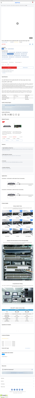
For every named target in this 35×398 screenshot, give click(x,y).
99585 (26, 5)
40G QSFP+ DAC (22, 5)
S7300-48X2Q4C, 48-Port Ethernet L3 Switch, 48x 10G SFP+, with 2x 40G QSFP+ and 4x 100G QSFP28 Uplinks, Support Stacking (7, 133)
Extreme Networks (11, 48)
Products (4, 5)
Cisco (3, 48)
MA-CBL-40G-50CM (12, 52)
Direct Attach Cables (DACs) (15, 5)
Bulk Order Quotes (25, 67)
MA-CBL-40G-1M (24, 52)
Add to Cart (9, 67)
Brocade (6, 48)
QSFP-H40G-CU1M (18, 52)
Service (2, 381)
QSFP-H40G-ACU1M (10, 53)
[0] (32, 3)
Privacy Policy (15, 392)
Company (3, 383)
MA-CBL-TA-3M (10, 55)
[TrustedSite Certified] (4, 396)
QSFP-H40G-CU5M (23, 55)
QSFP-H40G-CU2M (4, 55)
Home (2, 5)
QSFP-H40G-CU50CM (5, 52)
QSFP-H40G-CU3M (17, 53)
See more (3, 72)
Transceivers (8, 5)
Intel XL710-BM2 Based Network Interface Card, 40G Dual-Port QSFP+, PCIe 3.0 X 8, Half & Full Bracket (17, 132)
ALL (3, 354)
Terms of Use (20, 392)
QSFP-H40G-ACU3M (17, 55)
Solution (2, 378)
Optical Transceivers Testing (10, 105)
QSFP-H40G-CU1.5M (24, 53)
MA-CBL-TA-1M (4, 53)
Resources (3, 386)
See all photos (27, 348)
